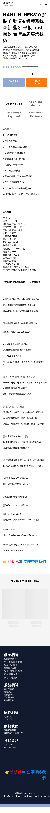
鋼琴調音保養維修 (13, 662)
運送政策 (8, 692)
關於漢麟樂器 (10, 730)
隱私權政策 (9, 697)
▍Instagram (9, 796)
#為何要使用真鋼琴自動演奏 (15, 344)
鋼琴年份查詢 (11, 677)
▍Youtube (21, 796)
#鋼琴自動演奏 (9, 299)
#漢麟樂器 (22, 496)
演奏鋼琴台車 (10, 668)
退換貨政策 (9, 694)
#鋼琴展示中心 (9, 478)
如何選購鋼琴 (10, 659)
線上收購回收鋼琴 (13, 671)
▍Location (32, 796)
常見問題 (8, 719)
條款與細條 (9, 700)
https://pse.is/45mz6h (13, 550)
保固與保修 (9, 689)
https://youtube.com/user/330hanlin (20, 534)
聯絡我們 (8, 733)
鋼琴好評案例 (11, 665)
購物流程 (8, 716)
